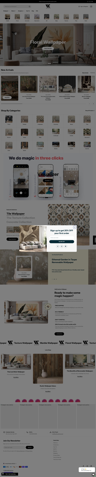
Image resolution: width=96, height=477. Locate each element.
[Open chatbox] (93, 474)
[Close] (74, 227)
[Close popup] (92, 468)
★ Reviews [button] (95, 240)
